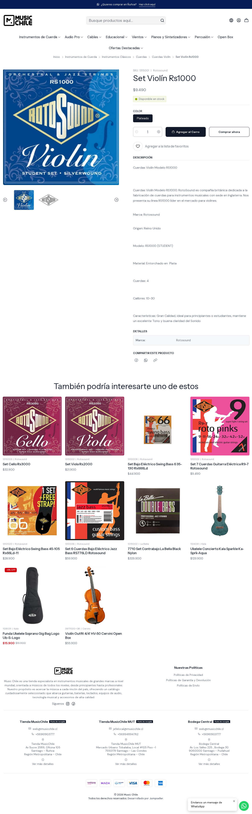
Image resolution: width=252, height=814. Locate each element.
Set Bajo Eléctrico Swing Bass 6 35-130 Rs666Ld (155, 466)
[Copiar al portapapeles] (155, 360)
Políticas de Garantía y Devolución (188, 680)
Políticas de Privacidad (188, 675)
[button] (40, 37)
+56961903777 (45, 734)
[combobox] (126, 20)
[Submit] (162, 20)
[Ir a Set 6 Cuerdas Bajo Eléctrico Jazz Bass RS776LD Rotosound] (94, 510)
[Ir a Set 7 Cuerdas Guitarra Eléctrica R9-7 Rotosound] (219, 426)
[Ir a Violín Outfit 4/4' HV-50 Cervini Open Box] (94, 595)
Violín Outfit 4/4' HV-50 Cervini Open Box (93, 636)
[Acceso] (239, 20)
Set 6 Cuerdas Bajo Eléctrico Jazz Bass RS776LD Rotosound (91, 551)
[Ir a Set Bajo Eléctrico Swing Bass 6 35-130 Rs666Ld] (157, 426)
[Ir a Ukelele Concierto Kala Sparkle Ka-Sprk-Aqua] (219, 510)
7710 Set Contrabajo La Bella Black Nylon (154, 551)
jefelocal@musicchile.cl (128, 729)
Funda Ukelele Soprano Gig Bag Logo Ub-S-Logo (31, 636)
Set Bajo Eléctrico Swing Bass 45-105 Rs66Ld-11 (31, 551)
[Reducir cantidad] (136, 132)
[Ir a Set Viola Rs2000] (94, 426)
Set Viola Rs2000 (78, 464)
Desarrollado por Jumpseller (145, 798)
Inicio (56, 57)
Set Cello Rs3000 (16, 464)
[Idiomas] (231, 20)
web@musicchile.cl (45, 729)
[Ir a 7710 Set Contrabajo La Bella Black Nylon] (157, 510)
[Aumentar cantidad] (158, 132)
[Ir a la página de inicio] (17, 20)
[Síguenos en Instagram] (68, 704)
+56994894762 (128, 734)
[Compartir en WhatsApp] (146, 360)
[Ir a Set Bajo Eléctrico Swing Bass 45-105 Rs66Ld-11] (32, 510)
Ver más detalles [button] (43, 764)
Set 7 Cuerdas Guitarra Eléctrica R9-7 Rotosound (219, 466)
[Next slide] (116, 200)
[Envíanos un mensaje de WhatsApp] (244, 806)
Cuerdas (141, 57)
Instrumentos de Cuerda (81, 57)
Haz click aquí (28, 4)
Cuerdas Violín (161, 57)
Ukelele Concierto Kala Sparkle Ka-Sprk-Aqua (217, 551)
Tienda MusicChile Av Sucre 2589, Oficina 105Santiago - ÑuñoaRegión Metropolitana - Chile (43, 749)
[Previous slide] (6, 200)
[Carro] (246, 20)
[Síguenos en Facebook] (73, 704)
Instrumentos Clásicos (116, 57)
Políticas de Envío (188, 685)
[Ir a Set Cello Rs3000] (32, 426)
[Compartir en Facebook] (136, 360)
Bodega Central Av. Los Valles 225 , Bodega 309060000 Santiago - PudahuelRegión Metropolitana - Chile (209, 749)
